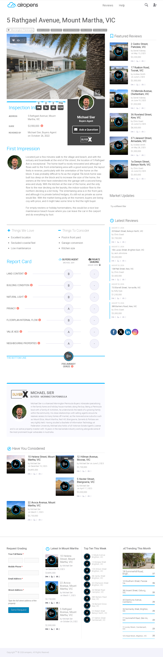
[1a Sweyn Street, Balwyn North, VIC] (135, 170)
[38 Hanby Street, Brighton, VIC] (101, 578)
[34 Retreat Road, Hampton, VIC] (101, 592)
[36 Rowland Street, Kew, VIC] (135, 123)
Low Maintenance (71, 30)
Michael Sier (49, 394)
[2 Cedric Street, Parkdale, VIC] (135, 52)
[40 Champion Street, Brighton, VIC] (101, 585)
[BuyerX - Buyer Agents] (20, 396)
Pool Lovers (86, 30)
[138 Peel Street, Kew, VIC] (133, 272)
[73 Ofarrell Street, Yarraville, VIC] (133, 291)
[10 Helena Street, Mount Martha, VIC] (31, 465)
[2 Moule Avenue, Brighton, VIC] (101, 557)
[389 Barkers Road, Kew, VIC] (133, 310)
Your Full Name (16, 554)
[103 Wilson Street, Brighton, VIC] (101, 571)
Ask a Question (88, 129)
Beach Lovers (43, 30)
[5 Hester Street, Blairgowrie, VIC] (80, 487)
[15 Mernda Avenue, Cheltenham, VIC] (135, 100)
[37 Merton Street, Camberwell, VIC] (101, 620)
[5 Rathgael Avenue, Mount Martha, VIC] (64, 619)
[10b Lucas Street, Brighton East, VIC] (133, 254)
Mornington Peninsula (22, 30)
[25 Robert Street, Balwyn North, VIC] (133, 235)
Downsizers (56, 30)
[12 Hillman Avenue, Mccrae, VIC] (80, 464)
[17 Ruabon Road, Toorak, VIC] (135, 76)
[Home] (23, 4)
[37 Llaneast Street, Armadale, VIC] (135, 147)
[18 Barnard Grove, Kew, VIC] (101, 606)
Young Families (100, 30)
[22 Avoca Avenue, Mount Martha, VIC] (31, 511)
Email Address (15, 579)
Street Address (16, 590)
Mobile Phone (15, 567)
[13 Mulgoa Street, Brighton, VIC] (101, 564)
